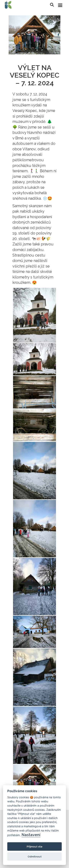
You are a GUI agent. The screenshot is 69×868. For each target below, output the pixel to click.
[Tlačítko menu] (60, 5)
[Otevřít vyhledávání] (52, 5)
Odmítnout (35, 856)
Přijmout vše (34, 846)
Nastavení (30, 834)
